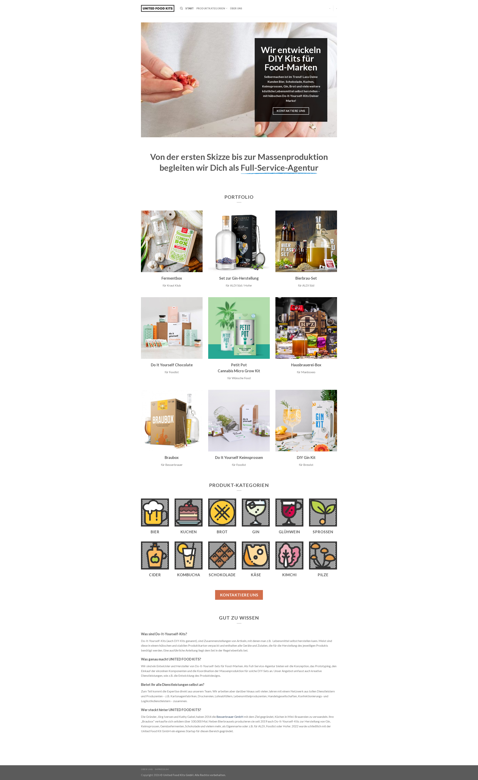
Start (189, 8)
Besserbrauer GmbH (229, 716)
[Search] (181, 8)
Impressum (162, 769)
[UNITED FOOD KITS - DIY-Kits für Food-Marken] (157, 8)
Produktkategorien (210, 8)
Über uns (236, 8)
